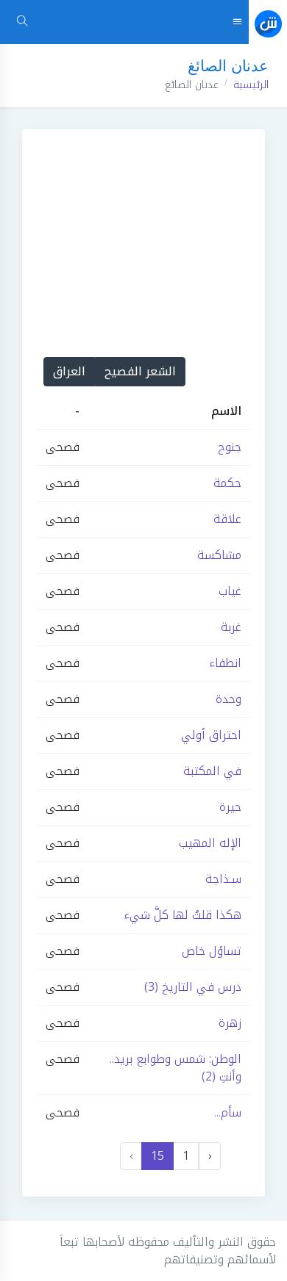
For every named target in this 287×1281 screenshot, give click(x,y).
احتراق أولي (211, 735)
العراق (69, 371)
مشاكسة (219, 555)
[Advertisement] (143, 228)
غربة (231, 627)
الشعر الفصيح (140, 371)
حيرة (230, 806)
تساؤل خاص (211, 950)
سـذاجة (223, 878)
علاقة (227, 519)
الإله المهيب (210, 842)
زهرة (230, 1022)
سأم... (227, 1112)
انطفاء (225, 663)
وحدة (228, 699)
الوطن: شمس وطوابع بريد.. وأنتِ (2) (175, 1067)
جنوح (229, 447)
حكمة (227, 483)
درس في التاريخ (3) (192, 986)
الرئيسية (251, 85)
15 (157, 1155)
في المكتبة (212, 770)
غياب (230, 591)
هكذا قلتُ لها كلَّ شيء (182, 914)
